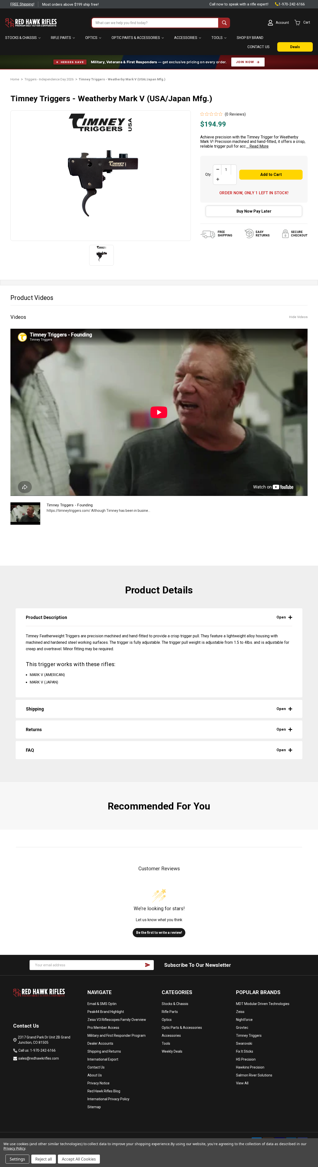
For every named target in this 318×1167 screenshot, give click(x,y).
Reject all (43, 1159)
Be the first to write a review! (159, 933)
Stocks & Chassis (21, 38)
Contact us (258, 47)
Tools (217, 38)
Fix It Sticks (244, 1051)
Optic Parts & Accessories (136, 38)
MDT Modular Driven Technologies (262, 1004)
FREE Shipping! (22, 4)
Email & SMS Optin (102, 1004)
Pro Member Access (103, 1028)
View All (242, 1083)
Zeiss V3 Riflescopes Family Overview (116, 1020)
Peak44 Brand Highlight (105, 1012)
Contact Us (96, 1067)
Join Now (245, 62)
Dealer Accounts (100, 1043)
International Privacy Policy (108, 1099)
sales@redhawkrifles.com (38, 1058)
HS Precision (246, 1059)
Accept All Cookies (79, 1159)
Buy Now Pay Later (254, 211)
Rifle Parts (61, 38)
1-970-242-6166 (291, 4)
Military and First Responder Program (116, 1035)
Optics (91, 38)
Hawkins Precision (250, 1067)
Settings (17, 1159)
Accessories (186, 38)
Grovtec (242, 1028)
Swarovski (244, 1043)
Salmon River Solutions (254, 1075)
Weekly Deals (172, 1051)
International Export (102, 1059)
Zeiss (240, 1012)
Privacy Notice (98, 1083)
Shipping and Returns (104, 1051)
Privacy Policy (14, 1148)
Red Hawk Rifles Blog (103, 1091)
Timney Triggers (249, 1035)
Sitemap (94, 1107)
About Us (94, 1075)
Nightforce (244, 1020)
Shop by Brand (250, 38)
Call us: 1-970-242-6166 (37, 1050)
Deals (295, 47)
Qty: (208, 174)
